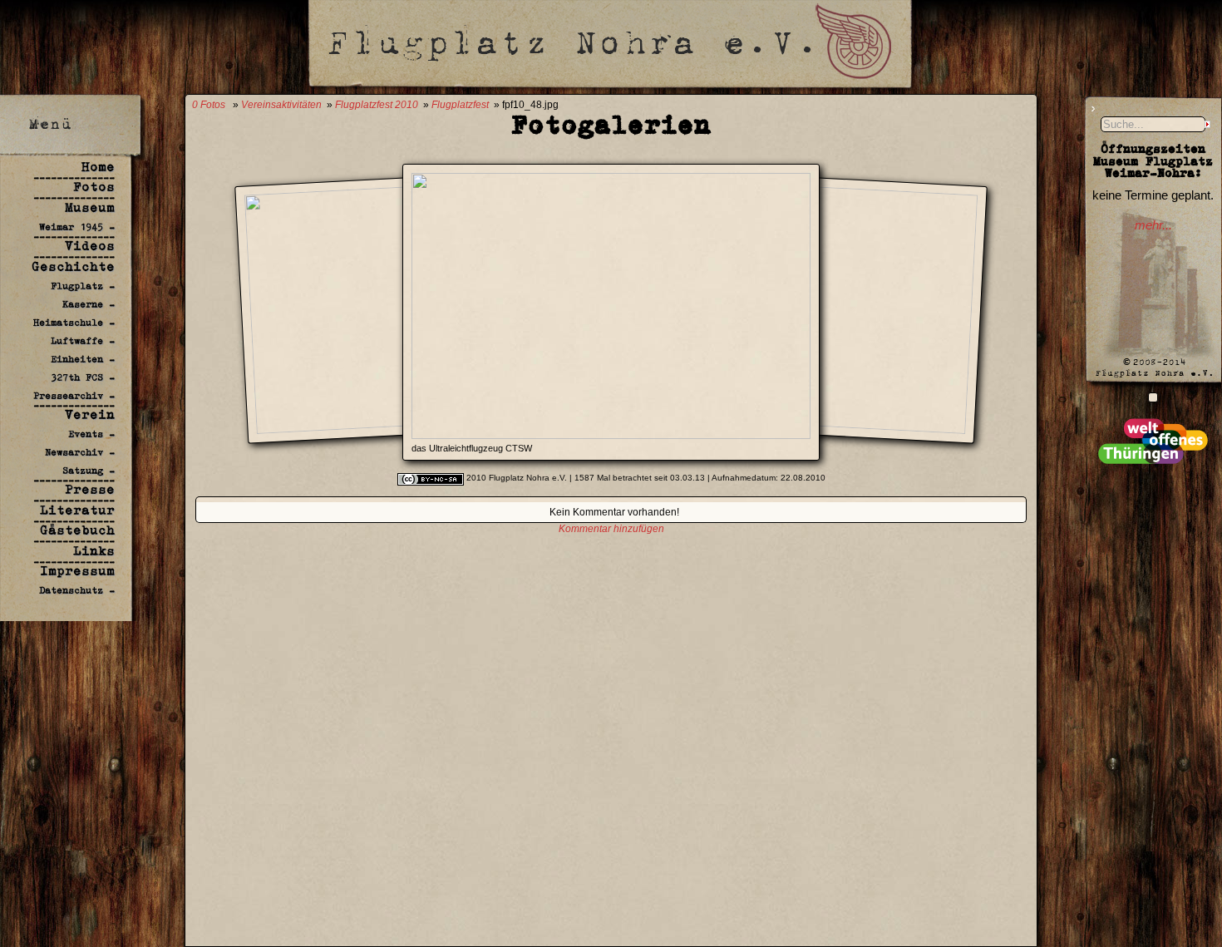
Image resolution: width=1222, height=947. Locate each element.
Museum (90, 207)
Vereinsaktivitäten (281, 105)
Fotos (94, 186)
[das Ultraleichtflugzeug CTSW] (611, 434)
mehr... (1153, 225)
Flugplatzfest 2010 (376, 105)
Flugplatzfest (460, 105)
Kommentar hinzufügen (611, 529)
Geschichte (73, 266)
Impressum (77, 571)
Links (94, 551)
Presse (90, 489)
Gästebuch (77, 530)
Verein (90, 414)
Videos (90, 245)
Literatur (77, 510)
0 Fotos (208, 105)
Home (98, 166)
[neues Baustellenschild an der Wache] (1153, 397)
